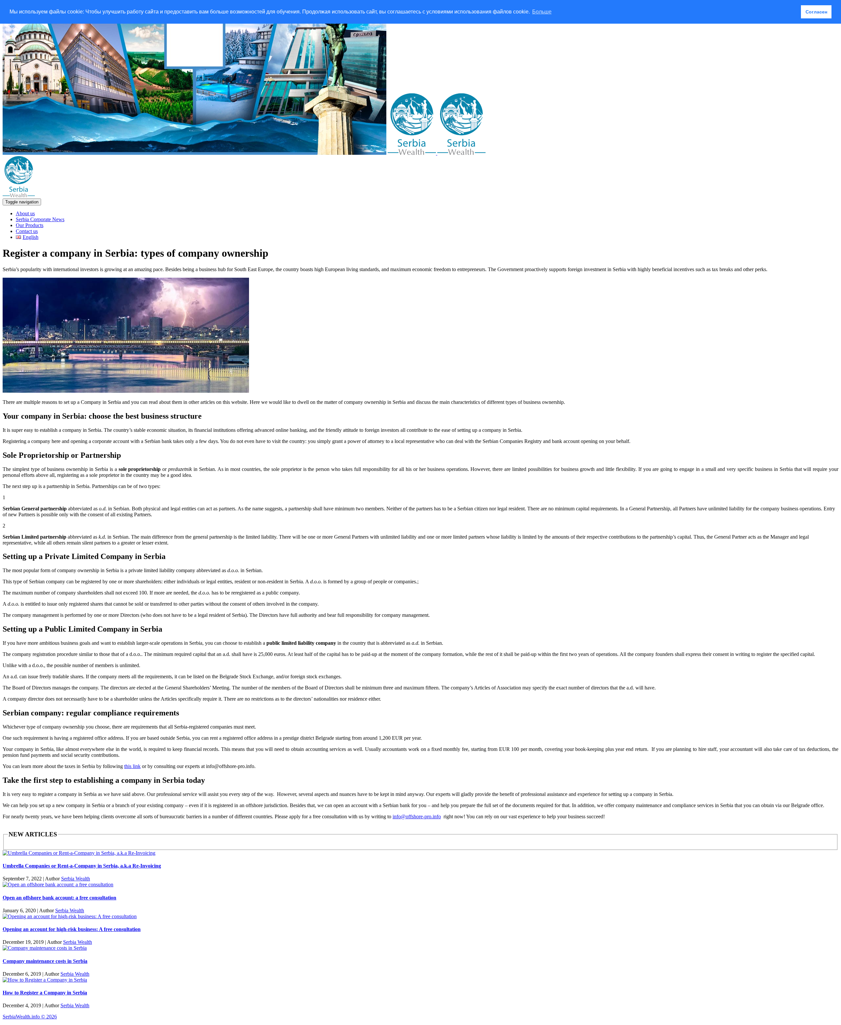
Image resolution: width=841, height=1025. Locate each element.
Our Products (29, 225)
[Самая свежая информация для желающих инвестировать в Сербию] (437, 153)
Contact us (27, 231)
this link (132, 766)
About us (25, 213)
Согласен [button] (816, 11)
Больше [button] (542, 11)
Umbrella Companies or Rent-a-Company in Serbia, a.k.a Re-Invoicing (82, 866)
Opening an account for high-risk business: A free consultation (72, 929)
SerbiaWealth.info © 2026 (30, 1016)
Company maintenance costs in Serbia (45, 961)
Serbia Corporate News (40, 219)
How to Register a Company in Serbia (45, 992)
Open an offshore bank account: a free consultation (59, 897)
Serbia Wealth (75, 878)
